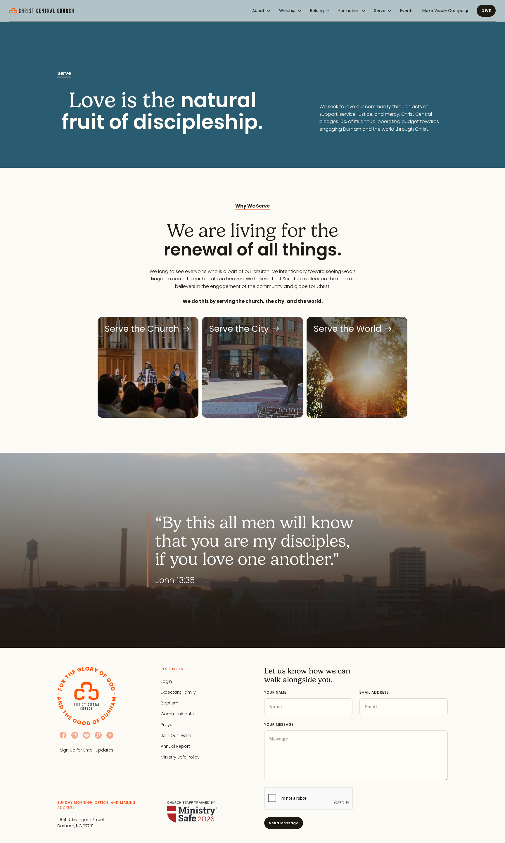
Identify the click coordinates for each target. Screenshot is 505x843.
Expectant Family (178, 692)
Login (166, 681)
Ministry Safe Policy (180, 757)
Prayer (167, 725)
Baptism (169, 703)
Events (407, 10)
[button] (261, 11)
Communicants (177, 714)
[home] (41, 11)
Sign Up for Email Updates (86, 750)
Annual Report (175, 746)
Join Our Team (176, 735)
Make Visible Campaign (446, 10)
